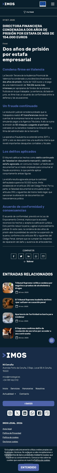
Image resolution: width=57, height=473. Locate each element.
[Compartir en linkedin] (28, 256)
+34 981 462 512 (10, 380)
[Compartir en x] (21, 256)
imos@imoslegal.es (11, 377)
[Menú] (52, 4)
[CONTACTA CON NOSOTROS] (52, 340)
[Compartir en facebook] (13, 256)
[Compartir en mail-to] (43, 256)
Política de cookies (11, 437)
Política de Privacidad (12, 433)
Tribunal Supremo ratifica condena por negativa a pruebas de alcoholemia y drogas (33, 285)
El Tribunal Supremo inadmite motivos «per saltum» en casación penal (33, 301)
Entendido (28, 467)
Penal (5, 43)
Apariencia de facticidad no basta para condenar (34, 315)
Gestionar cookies (10, 442)
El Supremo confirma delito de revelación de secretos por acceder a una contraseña (33, 331)
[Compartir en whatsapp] (36, 256)
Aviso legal (7, 429)
